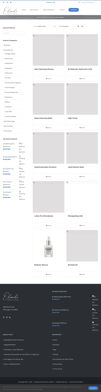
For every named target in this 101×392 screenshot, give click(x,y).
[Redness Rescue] (48, 245)
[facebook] (4, 2)
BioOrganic (9, 68)
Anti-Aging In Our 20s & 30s (13, 359)
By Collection (45, 17)
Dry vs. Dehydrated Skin (12, 364)
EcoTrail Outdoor (10, 116)
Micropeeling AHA (75, 216)
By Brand (7, 45)
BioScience (9, 58)
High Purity (73, 118)
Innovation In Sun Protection (13, 349)
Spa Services (8, 126)
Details (49, 78)
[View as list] (82, 26)
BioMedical (9, 63)
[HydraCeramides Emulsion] (48, 148)
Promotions (8, 131)
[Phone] (10, 317)
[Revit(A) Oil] (82, 245)
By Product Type (9, 121)
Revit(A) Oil (73, 265)
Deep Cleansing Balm (43, 118)
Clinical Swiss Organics (13, 83)
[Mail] (7, 317)
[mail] (7, 2)
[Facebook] (4, 317)
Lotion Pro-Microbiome (43, 216)
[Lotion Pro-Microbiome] (48, 197)
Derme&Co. (79, 382)
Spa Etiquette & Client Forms (63, 359)
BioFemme (9, 73)
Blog (54, 349)
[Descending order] (55, 26)
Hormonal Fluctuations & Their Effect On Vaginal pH (21, 354)
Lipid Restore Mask (76, 167)
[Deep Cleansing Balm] (48, 99)
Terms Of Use (57, 369)
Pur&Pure (8, 107)
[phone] (11, 2)
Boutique (56, 345)
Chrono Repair (10, 87)
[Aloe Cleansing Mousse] (48, 50)
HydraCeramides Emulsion (45, 167)
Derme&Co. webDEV (48, 382)
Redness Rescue (41, 265)
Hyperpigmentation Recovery (14, 340)
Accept (93, 388)
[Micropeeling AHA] (82, 197)
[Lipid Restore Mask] (82, 148)
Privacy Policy (57, 364)
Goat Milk (8, 111)
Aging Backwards (10, 345)
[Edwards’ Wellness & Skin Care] (10, 7)
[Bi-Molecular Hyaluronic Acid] (82, 50)
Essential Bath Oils (11, 92)
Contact (55, 354)
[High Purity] (82, 99)
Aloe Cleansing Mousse (44, 69)
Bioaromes (8, 97)
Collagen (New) (10, 54)
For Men (8, 78)
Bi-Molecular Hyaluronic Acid (80, 69)
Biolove (7, 102)
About (55, 340)
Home (38, 17)
